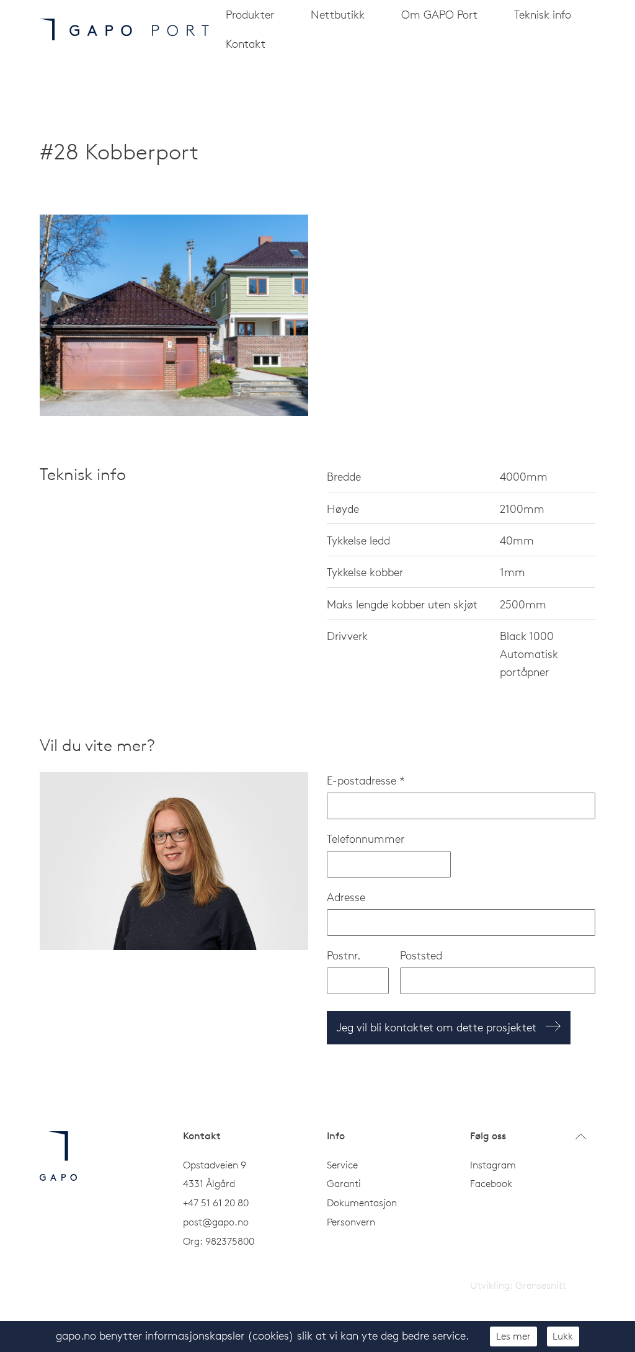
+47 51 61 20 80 (216, 1202)
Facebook (491, 1183)
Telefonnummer (365, 839)
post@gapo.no (216, 1222)
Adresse (346, 897)
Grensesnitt (540, 1285)
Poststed (421, 955)
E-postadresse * (366, 780)
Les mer (513, 1336)
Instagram (493, 1165)
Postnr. (343, 955)
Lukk (563, 1336)
